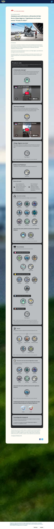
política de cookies (13, 524)
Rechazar (35, 527)
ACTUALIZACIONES (19, 11)
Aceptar (41, 527)
